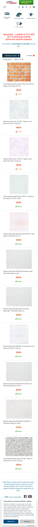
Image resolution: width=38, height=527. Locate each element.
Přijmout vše (11, 521)
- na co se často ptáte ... (14, 497)
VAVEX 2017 (18, 59)
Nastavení (27, 521)
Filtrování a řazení (11, 55)
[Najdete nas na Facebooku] (25, 496)
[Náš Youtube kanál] (29, 496)
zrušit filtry (29, 55)
